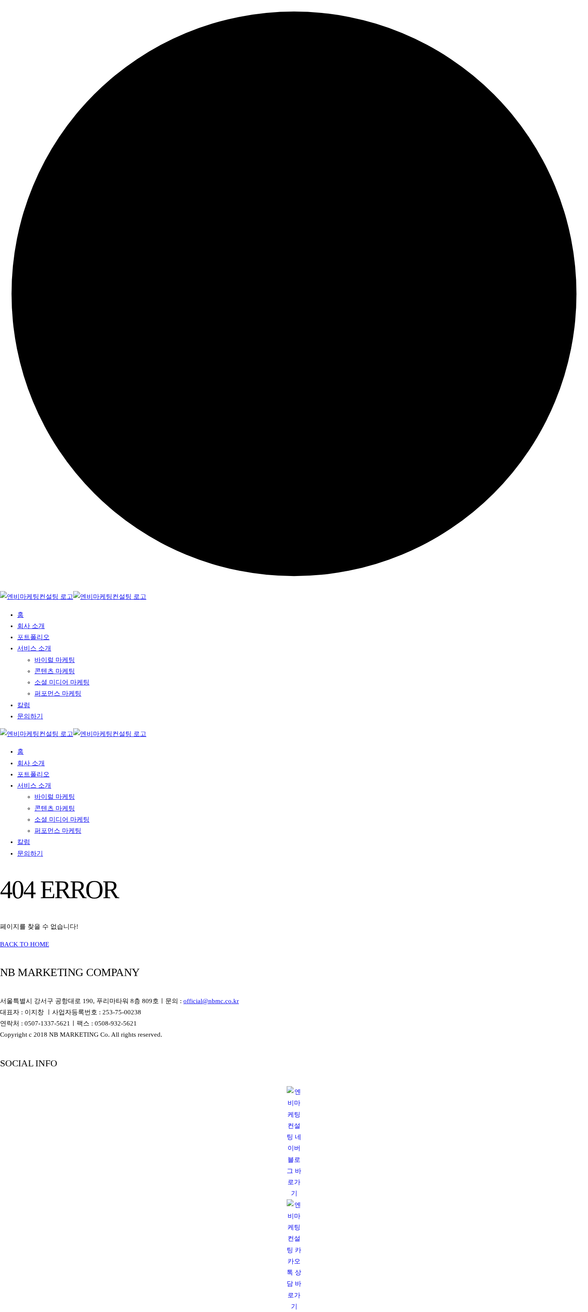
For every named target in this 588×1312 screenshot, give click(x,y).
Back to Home (24, 944)
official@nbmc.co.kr (211, 1001)
